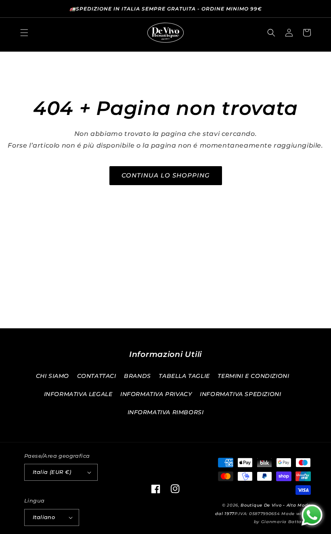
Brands (137, 376)
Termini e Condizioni (253, 376)
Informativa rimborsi (166, 412)
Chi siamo (52, 376)
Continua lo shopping (166, 175)
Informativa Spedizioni (240, 394)
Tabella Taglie (184, 376)
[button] (24, 33)
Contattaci (96, 376)
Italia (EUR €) (52, 472)
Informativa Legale (78, 394)
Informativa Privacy (156, 394)
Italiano (44, 517)
